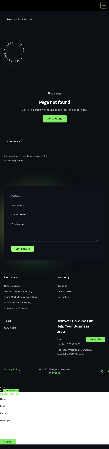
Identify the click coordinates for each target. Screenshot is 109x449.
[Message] (54, 437)
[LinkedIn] (78, 371)
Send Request (22, 248)
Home (11, 19)
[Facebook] (86, 371)
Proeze (56, 372)
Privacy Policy (12, 369)
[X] (101, 371)
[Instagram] (94, 371)
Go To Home (54, 118)
